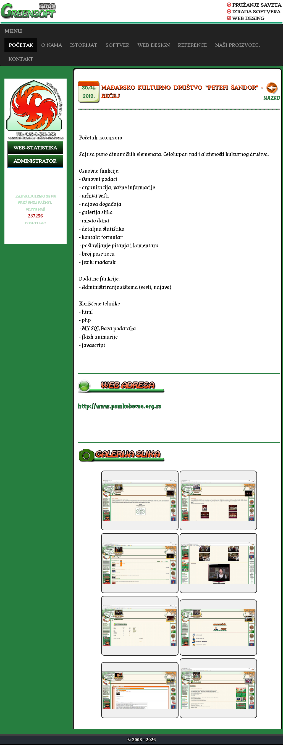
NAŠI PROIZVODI (236, 45)
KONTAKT (21, 59)
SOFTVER (117, 45)
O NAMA (51, 45)
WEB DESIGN (154, 45)
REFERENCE (192, 45)
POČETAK (21, 45)
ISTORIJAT (83, 45)
